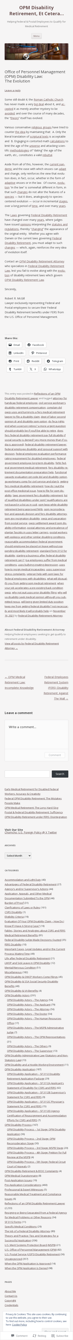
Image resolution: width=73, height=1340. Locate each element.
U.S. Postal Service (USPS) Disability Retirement (32, 1254)
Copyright (10, 1300)
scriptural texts (39, 136)
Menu (36, 35)
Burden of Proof (14, 903)
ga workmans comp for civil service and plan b (32, 481)
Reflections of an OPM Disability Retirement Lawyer (35, 1203)
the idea (20, 132)
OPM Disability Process (18, 1125)
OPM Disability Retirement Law (24, 280)
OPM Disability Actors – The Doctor (27, 1014)
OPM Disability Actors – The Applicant (28, 1004)
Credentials (11, 1305)
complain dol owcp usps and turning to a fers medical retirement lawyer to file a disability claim (35, 412)
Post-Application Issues (18, 1180)
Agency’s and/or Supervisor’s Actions (26, 889)
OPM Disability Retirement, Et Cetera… (36, 11)
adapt (62, 169)
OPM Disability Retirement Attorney (41, 261)
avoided (10, 113)
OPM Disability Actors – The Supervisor (30, 1051)
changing (37, 229)
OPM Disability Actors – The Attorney (28, 1009)
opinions (25, 224)
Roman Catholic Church (48, 99)
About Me (10, 1291)
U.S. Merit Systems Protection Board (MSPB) (30, 1245)
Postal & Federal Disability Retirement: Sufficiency (34, 812)
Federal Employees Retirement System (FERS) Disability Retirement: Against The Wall (56, 687)
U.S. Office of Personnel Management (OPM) (31, 1249)
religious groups (42, 127)
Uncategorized (13, 1259)
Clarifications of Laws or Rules (22, 907)
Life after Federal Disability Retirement (27, 958)
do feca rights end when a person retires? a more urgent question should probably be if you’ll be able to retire (35, 426)
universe (34, 146)
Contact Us (11, 1296)
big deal (39, 104)
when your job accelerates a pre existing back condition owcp (34, 587)
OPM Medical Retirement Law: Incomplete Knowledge (19, 682)
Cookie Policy (19, 1324)
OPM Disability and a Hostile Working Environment (34, 1064)
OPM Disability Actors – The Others (27, 1046)
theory (15, 118)
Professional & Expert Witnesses (24, 1189)
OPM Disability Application (20, 1069)
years (62, 206)
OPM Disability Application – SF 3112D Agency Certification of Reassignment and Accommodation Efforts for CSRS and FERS (37, 1115)
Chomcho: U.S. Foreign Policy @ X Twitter (31, 832)
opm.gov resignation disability (22, 518)
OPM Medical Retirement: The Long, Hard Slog (31, 807)
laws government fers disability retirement (38, 495)
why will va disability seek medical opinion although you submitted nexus (36, 597)
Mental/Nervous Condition (20, 967)
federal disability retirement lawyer (45, 444)
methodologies (19, 150)
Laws (13, 215)
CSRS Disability (13, 912)
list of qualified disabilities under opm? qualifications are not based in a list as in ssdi (36, 500)
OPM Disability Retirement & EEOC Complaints (31, 1171)
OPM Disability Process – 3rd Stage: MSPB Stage (35, 1148)
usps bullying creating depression (38, 564)
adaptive (10, 183)
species (9, 196)
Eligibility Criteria (14, 916)
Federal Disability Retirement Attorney (40, 615)
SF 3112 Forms (13, 1222)
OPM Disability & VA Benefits (21, 990)
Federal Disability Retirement (49, 215)
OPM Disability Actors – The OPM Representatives (36, 1037)
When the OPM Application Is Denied (26, 1268)
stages (63, 201)
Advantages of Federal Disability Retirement (30, 884)
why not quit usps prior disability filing (34, 592)
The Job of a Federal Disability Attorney (27, 1231)
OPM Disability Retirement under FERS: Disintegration (36, 817)
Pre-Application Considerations (23, 1185)
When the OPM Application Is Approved (28, 1263)
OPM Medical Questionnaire (21, 1175)
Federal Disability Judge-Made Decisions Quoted (33, 940)
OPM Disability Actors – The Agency (27, 1000)
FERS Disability (13, 944)
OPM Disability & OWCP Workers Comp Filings (31, 977)
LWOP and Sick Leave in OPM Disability (27, 963)
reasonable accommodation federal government (33, 541)
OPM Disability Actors (17, 995)
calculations (57, 141)
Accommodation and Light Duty (23, 879)
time (35, 206)
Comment (55, 755)
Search (60, 774)
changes (22, 192)
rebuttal (47, 155)
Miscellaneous (13, 972)
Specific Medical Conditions (21, 1226)
